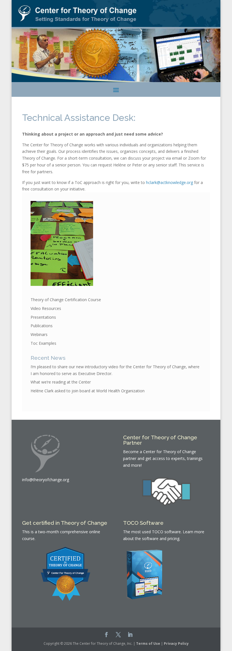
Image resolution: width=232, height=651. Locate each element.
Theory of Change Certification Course (66, 299)
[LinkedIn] (130, 635)
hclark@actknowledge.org (169, 182)
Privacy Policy (176, 643)
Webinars (39, 334)
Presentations (43, 317)
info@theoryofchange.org (45, 479)
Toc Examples (43, 343)
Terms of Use (148, 643)
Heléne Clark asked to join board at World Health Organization (88, 390)
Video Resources (46, 308)
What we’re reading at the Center (61, 382)
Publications (42, 325)
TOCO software (166, 531)
